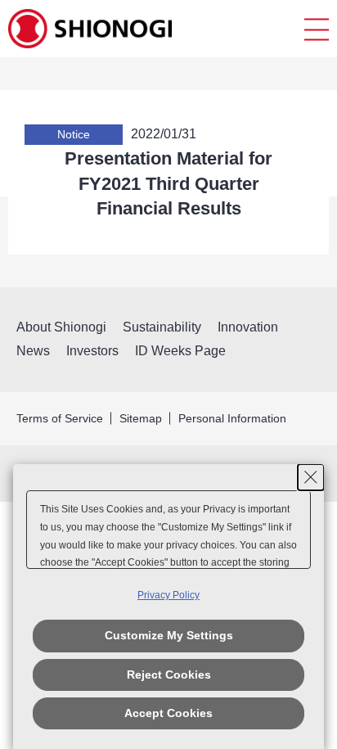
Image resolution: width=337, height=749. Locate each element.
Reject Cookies (169, 674)
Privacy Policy (168, 595)
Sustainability (162, 327)
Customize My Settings (169, 635)
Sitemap (140, 418)
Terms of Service (59, 418)
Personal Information (232, 418)
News (33, 351)
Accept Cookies (168, 713)
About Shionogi (61, 327)
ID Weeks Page (180, 351)
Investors (92, 351)
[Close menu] (316, 29)
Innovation (248, 327)
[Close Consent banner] (311, 477)
